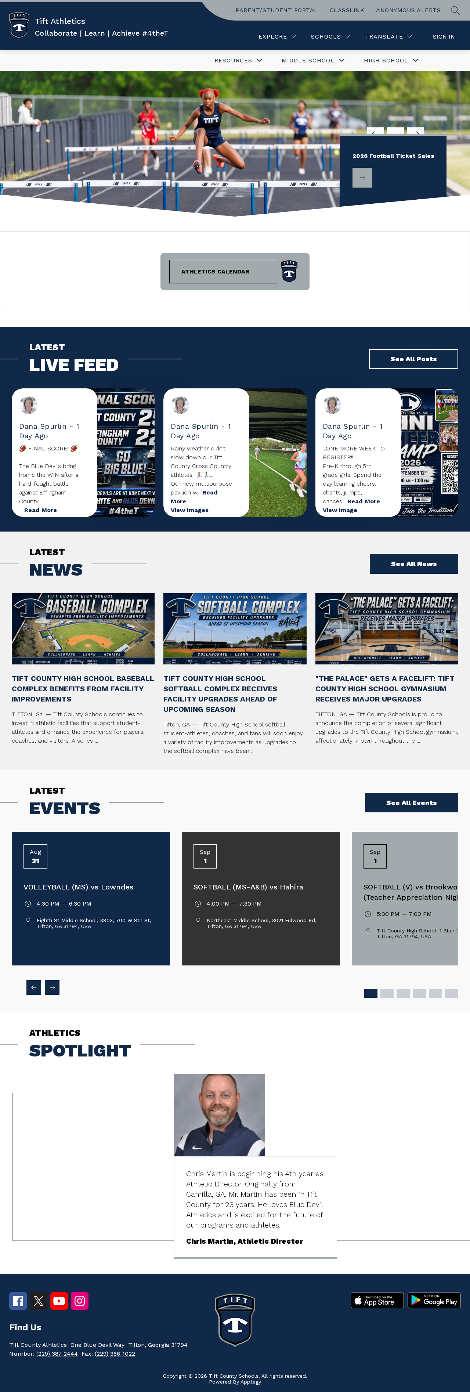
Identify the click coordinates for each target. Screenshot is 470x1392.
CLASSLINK (347, 10)
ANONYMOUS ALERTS (408, 10)
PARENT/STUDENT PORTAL (277, 10)
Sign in (444, 36)
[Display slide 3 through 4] (387, 993)
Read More (40, 510)
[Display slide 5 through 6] (403, 993)
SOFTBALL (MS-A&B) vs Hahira (248, 886)
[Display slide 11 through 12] (451, 993)
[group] (255, 1166)
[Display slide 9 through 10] (435, 993)
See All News (414, 564)
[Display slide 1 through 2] (370, 993)
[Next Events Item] (52, 987)
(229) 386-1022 (115, 1353)
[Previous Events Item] (33, 987)
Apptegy (251, 1382)
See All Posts (413, 359)
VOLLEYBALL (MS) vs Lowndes (78, 886)
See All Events (411, 802)
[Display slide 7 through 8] (419, 993)
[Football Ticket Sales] (362, 178)
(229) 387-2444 (57, 1353)
